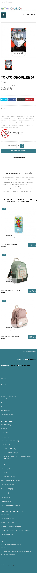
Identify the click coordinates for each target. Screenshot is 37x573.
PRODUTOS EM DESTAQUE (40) (10, 505)
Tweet (5, 99)
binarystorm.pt (10, 565)
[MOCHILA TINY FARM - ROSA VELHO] (18, 316)
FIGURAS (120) (5, 465)
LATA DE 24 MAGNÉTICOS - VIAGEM (9, 245)
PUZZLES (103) (5, 437)
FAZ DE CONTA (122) (7, 489)
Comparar (4, 403)
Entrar (3, 2)
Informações (5, 515)
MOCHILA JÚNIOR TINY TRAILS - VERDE (11, 291)
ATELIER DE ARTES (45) (9, 449)
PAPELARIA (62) (5, 497)
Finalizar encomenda (7, 415)
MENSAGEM (32, 360)
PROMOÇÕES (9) (6, 425)
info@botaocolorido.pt (8, 555)
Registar (9, 2)
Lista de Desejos (6, 399)
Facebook (12, 99)
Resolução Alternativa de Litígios (11, 527)
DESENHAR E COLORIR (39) (10, 453)
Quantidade (12, 145)
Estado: (3, 109)
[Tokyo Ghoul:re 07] (18, 65)
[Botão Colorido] (18, 9)
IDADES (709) (5, 493)
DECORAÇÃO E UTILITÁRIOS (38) (10, 481)
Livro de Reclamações (7, 535)
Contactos (4, 385)
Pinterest (30, 99)
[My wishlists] (24, 14)
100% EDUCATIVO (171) (7, 485)
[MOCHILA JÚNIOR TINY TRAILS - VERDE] (18, 270)
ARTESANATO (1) (6, 501)
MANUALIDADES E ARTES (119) (10, 441)
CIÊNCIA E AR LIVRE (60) (8, 477)
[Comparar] (10, 239)
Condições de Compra (8, 519)
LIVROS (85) (4, 433)
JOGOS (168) (4, 473)
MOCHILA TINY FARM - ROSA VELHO (10, 337)
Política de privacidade (8, 523)
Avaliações (28, 173)
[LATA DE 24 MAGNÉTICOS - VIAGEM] (18, 224)
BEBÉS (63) (4, 429)
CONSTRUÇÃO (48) (6, 469)
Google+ (22, 99)
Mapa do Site (5, 389)
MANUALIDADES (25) (8, 445)
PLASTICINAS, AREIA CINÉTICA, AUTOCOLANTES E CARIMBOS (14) (17, 458)
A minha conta (5, 411)
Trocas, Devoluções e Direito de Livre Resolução (15, 531)
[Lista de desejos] (7, 239)
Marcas (3, 381)
